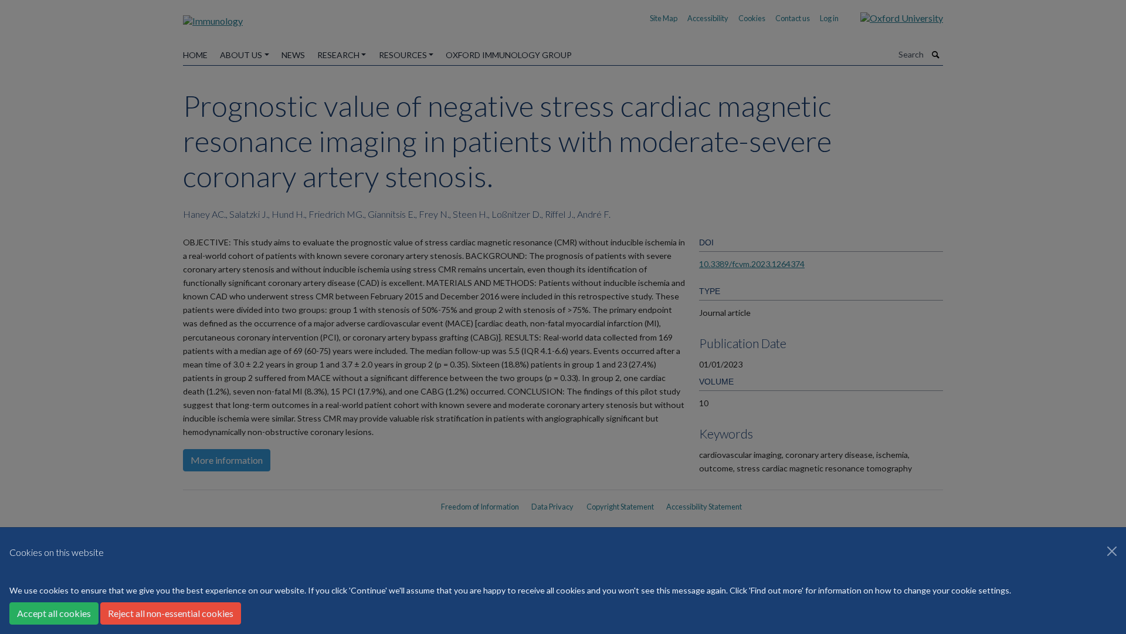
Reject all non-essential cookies (170, 613)
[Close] (1112, 551)
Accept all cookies (54, 613)
